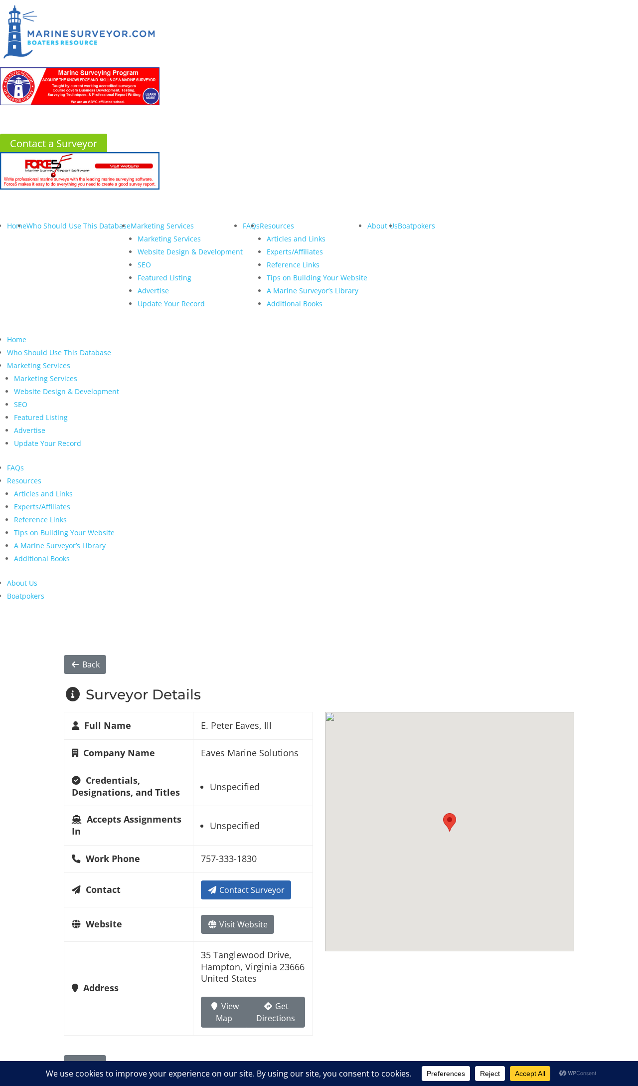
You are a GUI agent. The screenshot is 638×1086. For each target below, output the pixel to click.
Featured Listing (164, 277)
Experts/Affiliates (295, 251)
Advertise (153, 290)
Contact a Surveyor (53, 143)
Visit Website (242, 924)
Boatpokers (416, 225)
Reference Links (293, 264)
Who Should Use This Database (78, 225)
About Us (382, 225)
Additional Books (294, 303)
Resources (277, 225)
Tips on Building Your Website (317, 277)
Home (16, 225)
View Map (227, 1012)
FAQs (15, 467)
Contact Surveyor (251, 889)
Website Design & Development (190, 251)
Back (90, 664)
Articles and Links (296, 238)
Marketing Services (162, 225)
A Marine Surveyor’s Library (312, 290)
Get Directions (275, 1012)
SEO (144, 264)
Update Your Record (171, 303)
